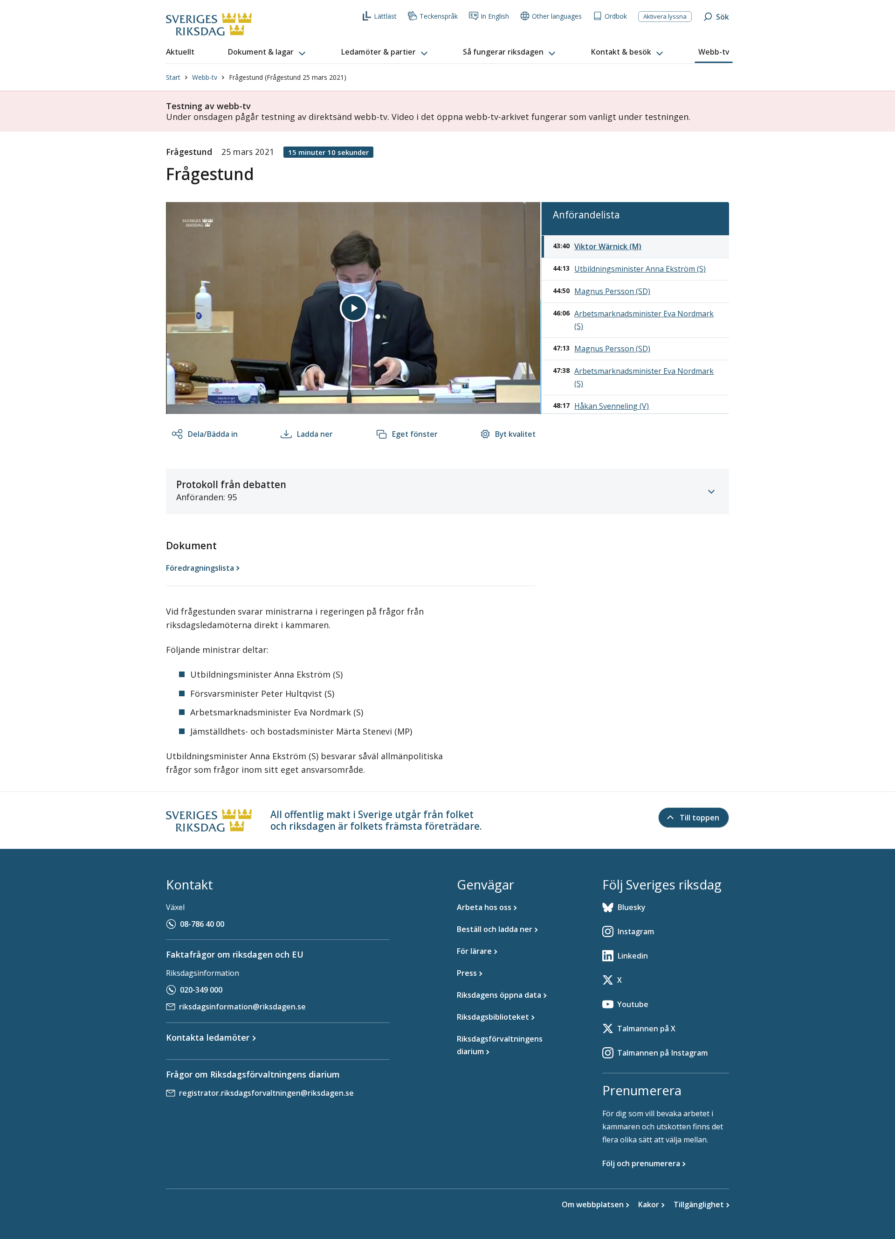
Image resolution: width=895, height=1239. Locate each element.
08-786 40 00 (202, 924)
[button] (267, 52)
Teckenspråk (439, 16)
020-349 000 (201, 990)
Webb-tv (204, 77)
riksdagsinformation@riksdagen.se (242, 1006)
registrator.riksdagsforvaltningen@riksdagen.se (266, 1093)
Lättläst (385, 16)
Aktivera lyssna (665, 16)
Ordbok (616, 16)
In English (495, 16)
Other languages (557, 16)
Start (173, 77)
